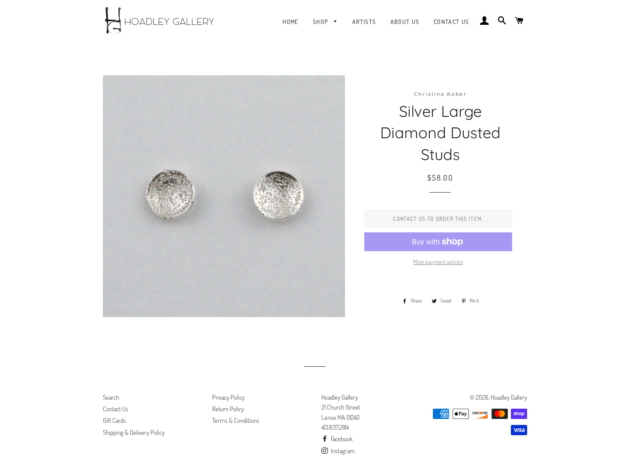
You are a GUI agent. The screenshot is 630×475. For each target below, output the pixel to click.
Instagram (342, 451)
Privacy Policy (228, 397)
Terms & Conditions (235, 420)
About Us (405, 21)
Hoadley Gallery (509, 397)
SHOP (321, 21)
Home (290, 21)
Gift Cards (114, 420)
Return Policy (228, 409)
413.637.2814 (335, 427)
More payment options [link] (438, 261)
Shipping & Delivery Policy (134, 432)
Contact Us (451, 21)
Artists (364, 21)
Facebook (341, 439)
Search (111, 397)
